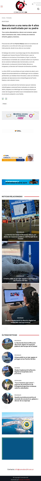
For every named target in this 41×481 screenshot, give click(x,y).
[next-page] (6, 328)
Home (3, 18)
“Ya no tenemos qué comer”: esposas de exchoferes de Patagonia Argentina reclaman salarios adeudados (25, 385)
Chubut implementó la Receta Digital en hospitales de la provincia (20, 321)
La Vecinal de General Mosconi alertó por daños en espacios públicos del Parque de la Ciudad (20, 237)
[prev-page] (3, 328)
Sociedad (20, 318)
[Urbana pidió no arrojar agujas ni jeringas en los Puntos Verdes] (20, 262)
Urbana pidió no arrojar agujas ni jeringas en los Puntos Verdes (20, 279)
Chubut (4, 103)
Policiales (9, 18)
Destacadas (17, 380)
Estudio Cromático (24, 479)
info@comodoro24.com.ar (24, 469)
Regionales (20, 232)
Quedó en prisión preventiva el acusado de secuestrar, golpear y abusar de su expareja (26, 399)
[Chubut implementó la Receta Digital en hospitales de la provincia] (20, 304)
